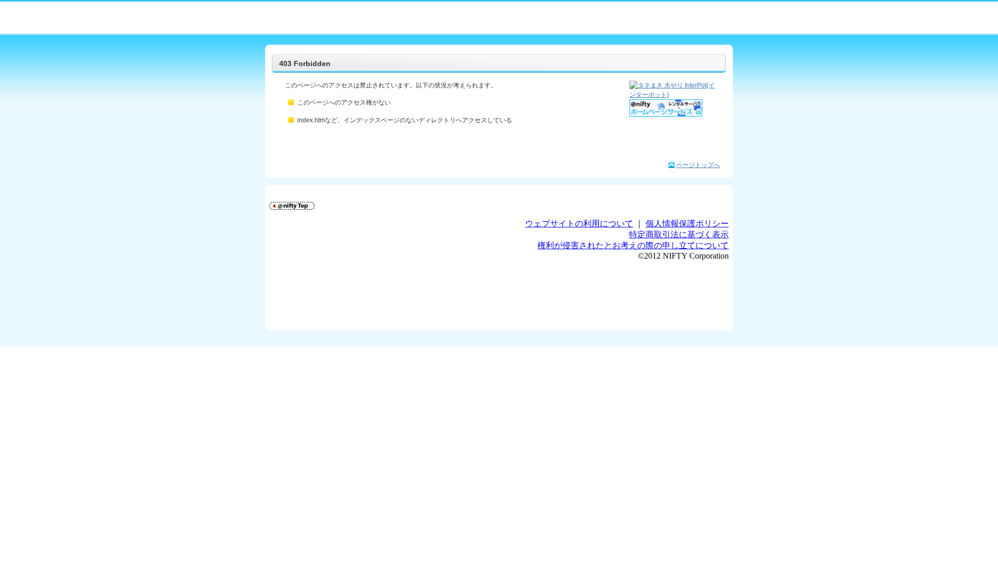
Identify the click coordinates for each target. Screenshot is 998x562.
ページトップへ (698, 165)
